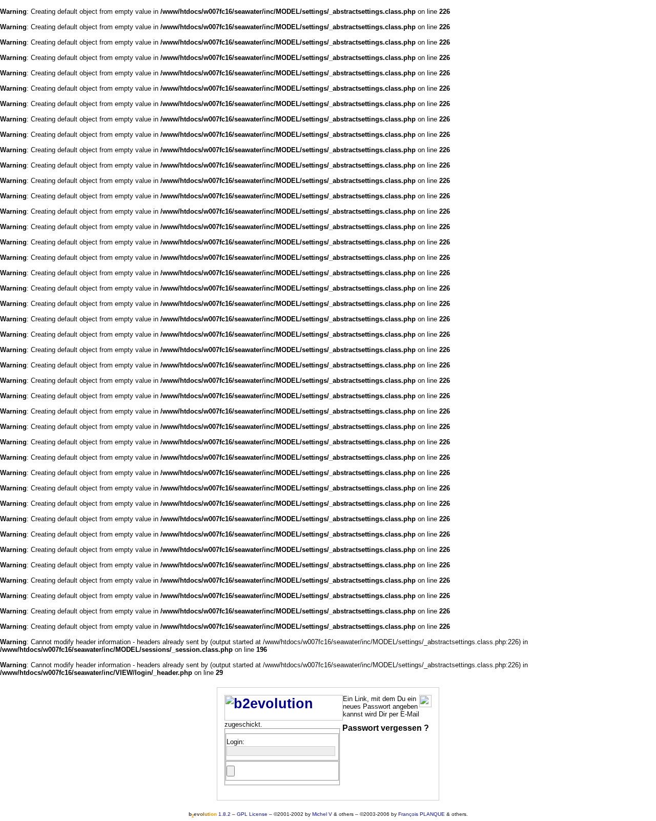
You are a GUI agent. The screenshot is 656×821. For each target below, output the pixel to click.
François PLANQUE (421, 814)
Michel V (322, 814)
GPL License (252, 814)
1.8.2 (210, 814)
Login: (235, 742)
